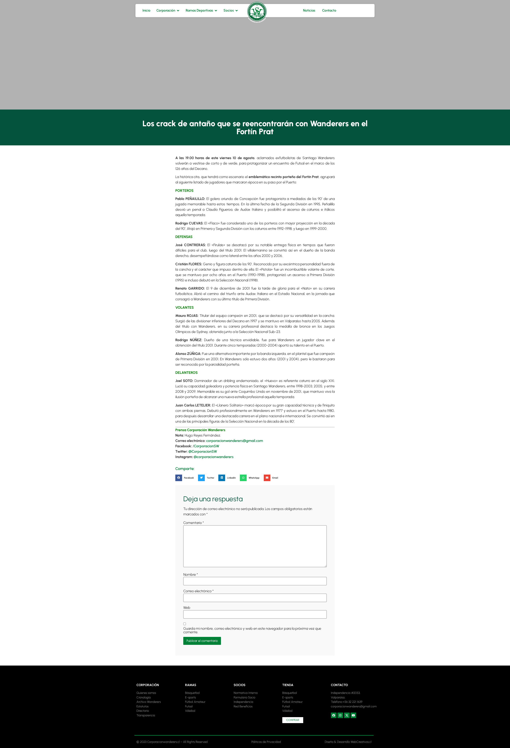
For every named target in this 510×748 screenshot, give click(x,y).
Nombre (190, 574)
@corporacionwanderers (213, 457)
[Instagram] (340, 715)
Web (186, 607)
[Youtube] (353, 715)
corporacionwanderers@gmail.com (234, 441)
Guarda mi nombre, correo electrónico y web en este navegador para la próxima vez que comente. (252, 630)
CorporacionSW (206, 446)
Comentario (193, 523)
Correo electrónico (198, 591)
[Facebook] (333, 715)
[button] (185, 478)
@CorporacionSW (202, 451)
